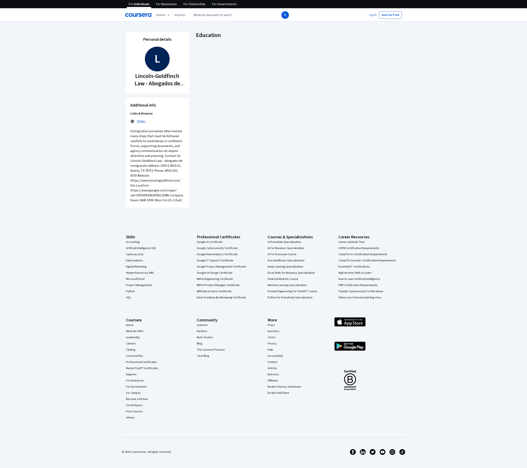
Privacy (272, 344)
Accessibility (275, 356)
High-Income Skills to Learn (354, 273)
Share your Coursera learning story (359, 297)
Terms (272, 337)
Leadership (133, 337)
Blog (199, 344)
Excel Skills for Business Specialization (291, 273)
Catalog (130, 350)
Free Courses (134, 411)
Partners (202, 331)
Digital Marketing (136, 267)
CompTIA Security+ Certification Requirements (367, 260)
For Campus (133, 393)
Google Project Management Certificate (221, 267)
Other (141, 121)
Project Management (139, 285)
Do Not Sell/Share (278, 393)
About (129, 325)
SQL (128, 297)
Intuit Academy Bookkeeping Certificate (221, 297)
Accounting (133, 242)
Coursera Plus (134, 356)
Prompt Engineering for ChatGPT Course (292, 291)
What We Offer (135, 331)
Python (130, 291)
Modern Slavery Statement (284, 387)
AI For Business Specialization (286, 248)
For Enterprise (135, 381)
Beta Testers (205, 337)
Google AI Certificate (210, 242)
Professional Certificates (141, 362)
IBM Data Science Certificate (214, 291)
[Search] (285, 15)
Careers (131, 344)
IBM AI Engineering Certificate (215, 279)
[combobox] (231, 15)
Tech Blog (203, 356)
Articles (272, 368)
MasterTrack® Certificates (142, 368)
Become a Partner (137, 399)
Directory (273, 374)
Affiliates (273, 381)
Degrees (131, 374)
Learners (202, 325)
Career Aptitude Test (351, 242)
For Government (136, 387)
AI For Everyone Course (282, 254)
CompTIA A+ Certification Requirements (362, 254)
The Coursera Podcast (211, 350)
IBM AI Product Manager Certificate (218, 285)
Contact (272, 362)
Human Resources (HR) (140, 273)
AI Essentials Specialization (284, 242)
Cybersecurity (134, 254)
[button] (180, 15)
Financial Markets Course (283, 279)
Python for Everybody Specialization (290, 297)
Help (270, 350)
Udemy (130, 418)
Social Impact (134, 405)
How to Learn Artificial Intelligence (359, 279)
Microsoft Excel (135, 279)
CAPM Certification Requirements (358, 248)
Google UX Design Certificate (214, 273)
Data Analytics (134, 260)
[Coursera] (138, 15)
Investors (273, 331)
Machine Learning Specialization (287, 285)
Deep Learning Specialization (285, 267)
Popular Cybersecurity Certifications (360, 291)
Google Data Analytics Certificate (217, 254)
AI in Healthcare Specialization (286, 260)
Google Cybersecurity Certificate (217, 248)
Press (271, 325)
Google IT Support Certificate (215, 260)
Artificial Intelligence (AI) (141, 248)
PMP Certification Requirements (358, 285)
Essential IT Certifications (354, 267)
